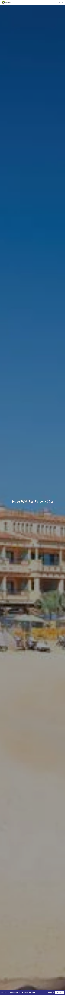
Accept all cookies (59, 992)
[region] (32, 992)
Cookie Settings (51, 992)
